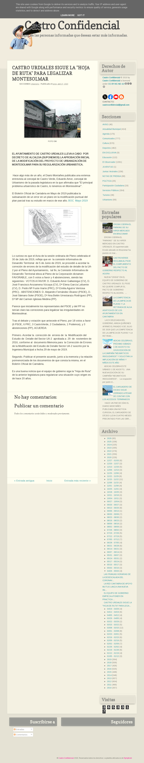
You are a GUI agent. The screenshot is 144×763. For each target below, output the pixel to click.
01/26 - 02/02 (113, 647)
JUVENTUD (108, 167)
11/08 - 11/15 (113, 482)
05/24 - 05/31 (113, 558)
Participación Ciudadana (113, 185)
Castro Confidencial (72, 25)
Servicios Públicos (111, 190)
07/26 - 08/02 (113, 530)
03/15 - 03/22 (113, 625)
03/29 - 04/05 (113, 618)
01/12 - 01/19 (113, 653)
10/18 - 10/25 (113, 492)
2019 (109, 659)
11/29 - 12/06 (113, 473)
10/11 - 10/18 (113, 495)
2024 (109, 445)
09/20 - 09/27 (113, 505)
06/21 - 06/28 (113, 546)
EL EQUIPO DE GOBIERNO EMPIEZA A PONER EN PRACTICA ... (116, 596)
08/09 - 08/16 (113, 523)
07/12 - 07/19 (113, 536)
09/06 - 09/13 (113, 511)
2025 (109, 441)
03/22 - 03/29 (113, 621)
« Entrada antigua (24, 480)
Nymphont (128, 758)
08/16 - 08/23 (113, 520)
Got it (81, 15)
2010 (109, 688)
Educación (107, 157)
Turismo (106, 195)
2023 (109, 448)
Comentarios (21, 735)
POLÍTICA (107, 181)
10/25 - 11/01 (113, 489)
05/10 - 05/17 (113, 564)
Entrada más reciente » (77, 480)
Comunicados (109, 138)
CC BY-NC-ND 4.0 (116, 84)
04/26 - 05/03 (113, 571)
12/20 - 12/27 (113, 463)
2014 (109, 675)
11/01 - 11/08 (113, 486)
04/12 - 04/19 (113, 612)
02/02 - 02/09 (113, 644)
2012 (109, 681)
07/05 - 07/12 (113, 539)
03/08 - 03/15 (113, 628)
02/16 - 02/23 (113, 637)
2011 (109, 685)
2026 (109, 438)
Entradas (19, 729)
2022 (109, 451)
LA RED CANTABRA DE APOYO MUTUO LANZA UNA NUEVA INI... (117, 587)
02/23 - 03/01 (113, 634)
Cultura (106, 143)
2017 (109, 666)
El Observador (109, 162)
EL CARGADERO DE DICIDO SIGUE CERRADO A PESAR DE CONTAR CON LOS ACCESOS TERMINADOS (117, 393)
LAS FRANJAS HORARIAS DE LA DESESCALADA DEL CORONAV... (117, 577)
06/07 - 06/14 (113, 552)
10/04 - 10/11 (113, 498)
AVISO (105, 124)
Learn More (68, 15)
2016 (109, 669)
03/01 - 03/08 (113, 631)
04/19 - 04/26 (113, 609)
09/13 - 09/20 (113, 508)
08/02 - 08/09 (113, 527)
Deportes (107, 148)
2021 (109, 454)
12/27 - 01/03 (113, 460)
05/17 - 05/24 (113, 561)
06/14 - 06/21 (113, 549)
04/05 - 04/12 (113, 615)
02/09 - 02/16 (113, 640)
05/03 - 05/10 (113, 568)
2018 (109, 662)
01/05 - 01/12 (113, 656)
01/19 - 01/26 (113, 650)
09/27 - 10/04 (113, 501)
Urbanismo (35, 84)
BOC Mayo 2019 (78, 200)
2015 (109, 672)
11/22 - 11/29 (113, 476)
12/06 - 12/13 (113, 470)
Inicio (49, 480)
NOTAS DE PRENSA (112, 176)
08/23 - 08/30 (113, 517)
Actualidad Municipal (112, 129)
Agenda (106, 134)
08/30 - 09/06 (113, 514)
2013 (109, 678)
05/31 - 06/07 (113, 555)
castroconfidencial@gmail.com (116, 105)
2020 (109, 457)
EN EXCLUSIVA (109, 152)
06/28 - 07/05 (113, 542)
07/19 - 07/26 (113, 533)
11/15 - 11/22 (113, 479)
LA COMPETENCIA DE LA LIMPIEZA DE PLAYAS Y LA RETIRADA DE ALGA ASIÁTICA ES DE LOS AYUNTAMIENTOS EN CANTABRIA (117, 307)
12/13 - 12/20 (113, 467)
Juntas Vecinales (110, 171)
